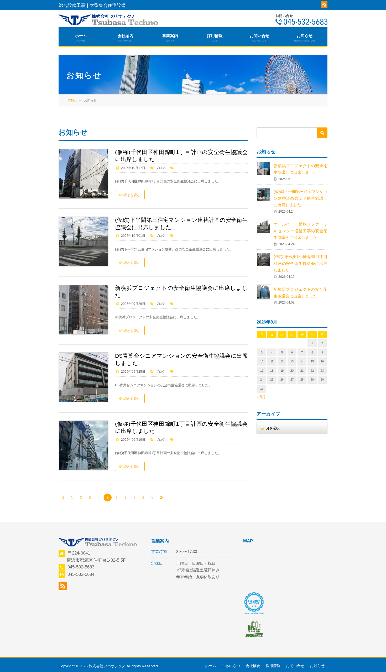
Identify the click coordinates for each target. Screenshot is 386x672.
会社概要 (253, 666)
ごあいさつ (231, 666)
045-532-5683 (80, 567)
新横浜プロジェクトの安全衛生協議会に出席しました (181, 291)
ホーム (81, 37)
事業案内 (170, 37)
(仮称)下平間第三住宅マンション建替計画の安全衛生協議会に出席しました (300, 198)
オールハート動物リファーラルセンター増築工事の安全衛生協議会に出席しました (300, 231)
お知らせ (304, 37)
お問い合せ (259, 37)
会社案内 (125, 37)
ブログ (160, 168)
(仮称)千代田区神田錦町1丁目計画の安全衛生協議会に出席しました (181, 155)
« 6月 (261, 396)
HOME (71, 100)
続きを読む (131, 195)
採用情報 (215, 37)
